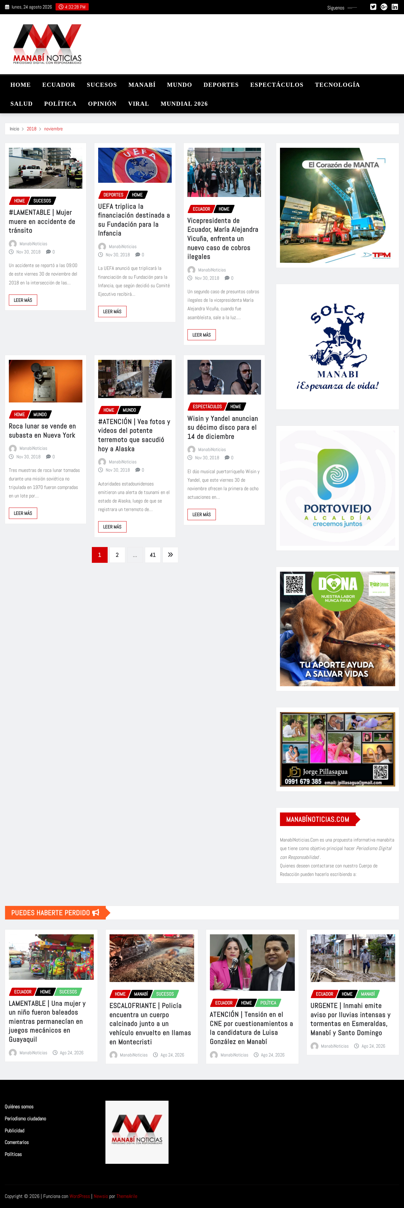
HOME (20, 84)
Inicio (14, 129)
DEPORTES (221, 84)
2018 (32, 129)
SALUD (21, 103)
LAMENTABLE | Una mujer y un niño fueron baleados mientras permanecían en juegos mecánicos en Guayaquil (47, 1021)
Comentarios (17, 1142)
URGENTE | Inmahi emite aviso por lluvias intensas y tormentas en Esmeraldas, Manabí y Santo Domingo (351, 1019)
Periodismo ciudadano (25, 1118)
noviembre (53, 129)
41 (153, 554)
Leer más (23, 300)
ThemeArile (126, 1196)
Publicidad (14, 1130)
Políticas (13, 1154)
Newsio (101, 1196)
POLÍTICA (60, 103)
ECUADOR (58, 84)
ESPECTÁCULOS (277, 84)
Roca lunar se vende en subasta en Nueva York (42, 430)
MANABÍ (142, 84)
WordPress (79, 1196)
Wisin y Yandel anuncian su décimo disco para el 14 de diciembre (222, 427)
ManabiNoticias (33, 244)
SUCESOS (102, 84)
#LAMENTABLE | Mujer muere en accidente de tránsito (42, 221)
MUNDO (179, 84)
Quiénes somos (19, 1107)
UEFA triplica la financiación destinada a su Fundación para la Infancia (134, 220)
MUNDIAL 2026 (184, 103)
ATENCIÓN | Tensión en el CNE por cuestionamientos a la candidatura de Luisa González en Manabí (251, 1028)
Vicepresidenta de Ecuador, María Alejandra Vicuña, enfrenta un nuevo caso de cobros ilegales (222, 238)
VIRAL (138, 103)
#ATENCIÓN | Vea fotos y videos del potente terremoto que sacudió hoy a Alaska (134, 435)
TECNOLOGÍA (337, 84)
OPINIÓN (102, 103)
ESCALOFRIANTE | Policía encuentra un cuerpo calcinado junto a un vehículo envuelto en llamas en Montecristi (150, 1023)
